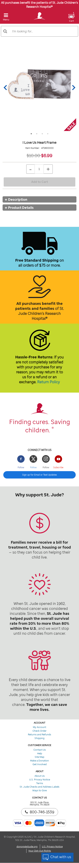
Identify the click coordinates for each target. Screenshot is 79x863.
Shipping (39, 738)
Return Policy (48, 381)
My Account (39, 727)
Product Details (21, 207)
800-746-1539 (42, 811)
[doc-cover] (39, 87)
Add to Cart (39, 182)
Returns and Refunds (39, 734)
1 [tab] (31, 134)
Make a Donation (39, 760)
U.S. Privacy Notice (39, 779)
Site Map (39, 757)
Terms (39, 783)
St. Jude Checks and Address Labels (39, 786)
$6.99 (46, 155)
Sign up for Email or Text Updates (39, 474)
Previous (6, 87)
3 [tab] (42, 134)
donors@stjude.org (27, 846)
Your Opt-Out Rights (39, 850)
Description (17, 199)
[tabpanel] (39, 87)
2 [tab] (37, 134)
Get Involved (40, 764)
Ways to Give (39, 790)
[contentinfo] (39, 529)
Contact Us (39, 749)
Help (39, 753)
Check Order (39, 730)
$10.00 (34, 155)
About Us (40, 775)
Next (72, 87)
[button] (71, 19)
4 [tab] (48, 134)
